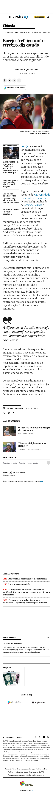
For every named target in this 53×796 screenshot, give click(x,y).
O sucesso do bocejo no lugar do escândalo (34, 429)
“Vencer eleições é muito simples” (32, 445)
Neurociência (32, 463)
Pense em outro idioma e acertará (11, 212)
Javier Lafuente (24, 449)
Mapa (26, 772)
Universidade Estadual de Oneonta (35, 196)
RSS (27, 775)
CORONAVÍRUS (8, 33)
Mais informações (9, 475)
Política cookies (41, 769)
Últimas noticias (11, 574)
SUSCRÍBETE (39, 17)
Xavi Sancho (22, 434)
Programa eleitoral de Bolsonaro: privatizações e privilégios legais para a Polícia (25, 601)
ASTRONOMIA (36, 33)
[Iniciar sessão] (48, 17)
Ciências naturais (10, 463)
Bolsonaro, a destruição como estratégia (27, 579)
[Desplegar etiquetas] (48, 463)
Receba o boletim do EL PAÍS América (22, 408)
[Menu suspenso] (5, 17)
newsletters (9, 638)
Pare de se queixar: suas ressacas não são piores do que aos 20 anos (11, 198)
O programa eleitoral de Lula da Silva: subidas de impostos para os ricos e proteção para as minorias (26, 592)
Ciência (9, 26)
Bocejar (25, 146)
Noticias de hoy (39, 775)
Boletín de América (12, 644)
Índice (31, 775)
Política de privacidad (15, 772)
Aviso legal (31, 769)
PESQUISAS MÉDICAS (22, 33)
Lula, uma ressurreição (19, 584)
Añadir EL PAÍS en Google (16, 87)
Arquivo (7, 668)
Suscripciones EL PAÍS (36, 772)
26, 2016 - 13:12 (26, 73)
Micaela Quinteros (26, 69)
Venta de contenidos (20, 769)
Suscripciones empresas (16, 775)
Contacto (8, 769)
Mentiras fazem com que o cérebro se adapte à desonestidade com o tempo (10, 167)
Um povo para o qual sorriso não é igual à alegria (10, 183)
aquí (41, 481)
